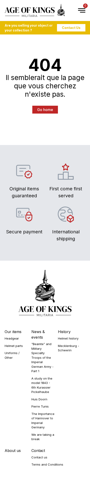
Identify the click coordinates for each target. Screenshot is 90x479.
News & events (38, 334)
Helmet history (68, 338)
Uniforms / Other (12, 355)
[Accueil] (35, 10)
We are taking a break (42, 437)
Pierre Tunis (40, 406)
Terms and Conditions (47, 464)
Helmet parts (14, 346)
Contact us (39, 457)
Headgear (12, 338)
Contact (38, 450)
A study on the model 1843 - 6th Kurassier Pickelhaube (41, 385)
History (64, 331)
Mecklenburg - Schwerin (68, 348)
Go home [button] (45, 109)
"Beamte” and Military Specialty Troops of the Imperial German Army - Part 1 (42, 357)
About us (13, 450)
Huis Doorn (39, 399)
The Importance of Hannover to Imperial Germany (42, 420)
